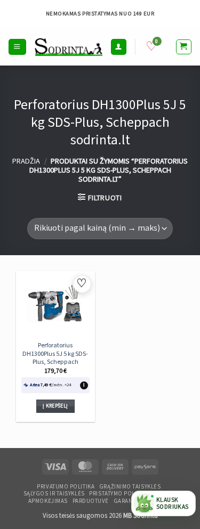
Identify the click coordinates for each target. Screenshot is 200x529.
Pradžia (26, 161)
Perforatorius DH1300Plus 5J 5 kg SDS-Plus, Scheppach (55, 353)
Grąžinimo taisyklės (130, 487)
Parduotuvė (91, 501)
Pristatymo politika (118, 494)
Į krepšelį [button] (55, 406)
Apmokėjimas (48, 501)
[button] (17, 46)
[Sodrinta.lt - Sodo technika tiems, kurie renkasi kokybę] (68, 46)
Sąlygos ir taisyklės (54, 494)
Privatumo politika (65, 487)
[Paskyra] (118, 46)
